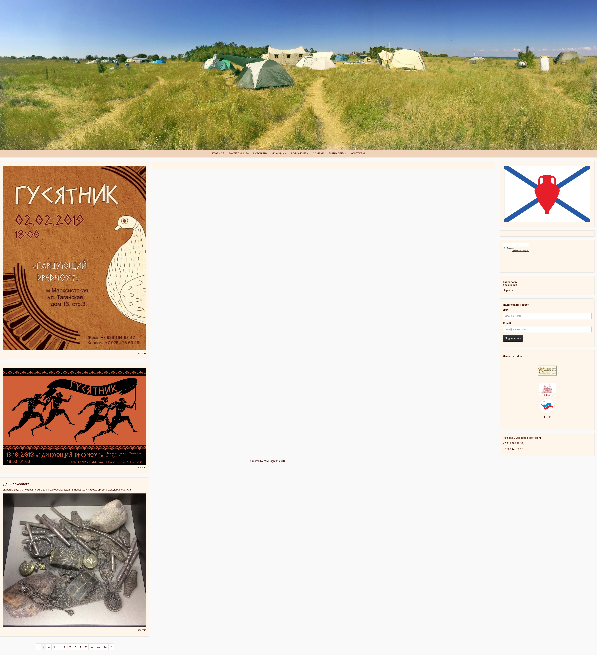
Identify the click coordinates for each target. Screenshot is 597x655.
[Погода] (509, 248)
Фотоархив (299, 153)
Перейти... (509, 290)
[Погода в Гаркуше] (516, 244)
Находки (278, 153)
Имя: (506, 309)
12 (105, 646)
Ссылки (318, 153)
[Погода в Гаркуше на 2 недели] (520, 251)
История (259, 153)
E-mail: (507, 323)
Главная (218, 153)
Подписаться (513, 338)
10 (91, 646)
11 (98, 646)
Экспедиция (238, 153)
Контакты (358, 153)
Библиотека (337, 153)
